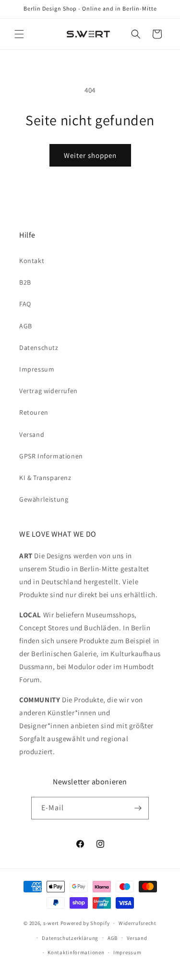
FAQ (25, 304)
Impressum (36, 369)
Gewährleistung (43, 499)
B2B (25, 282)
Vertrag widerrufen (48, 390)
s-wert (51, 923)
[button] (19, 34)
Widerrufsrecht (137, 923)
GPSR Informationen (51, 456)
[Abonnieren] (137, 808)
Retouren (33, 412)
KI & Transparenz (45, 477)
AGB (25, 326)
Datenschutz (39, 347)
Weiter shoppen (90, 155)
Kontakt (31, 260)
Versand (31, 434)
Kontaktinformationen (76, 952)
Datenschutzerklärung (70, 938)
